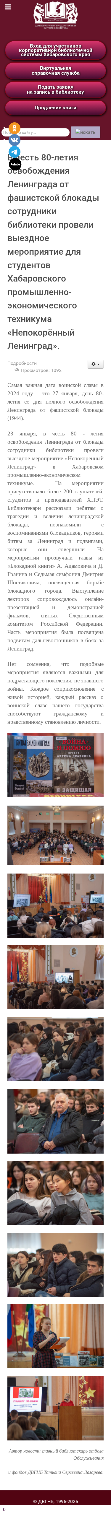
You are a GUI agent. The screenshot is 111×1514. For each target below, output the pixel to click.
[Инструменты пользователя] (96, 364)
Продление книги (55, 107)
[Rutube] (15, 164)
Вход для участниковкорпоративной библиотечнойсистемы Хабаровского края (55, 50)
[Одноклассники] (14, 128)
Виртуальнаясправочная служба (56, 70)
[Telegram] (14, 151)
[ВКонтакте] (14, 139)
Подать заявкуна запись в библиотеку (55, 89)
